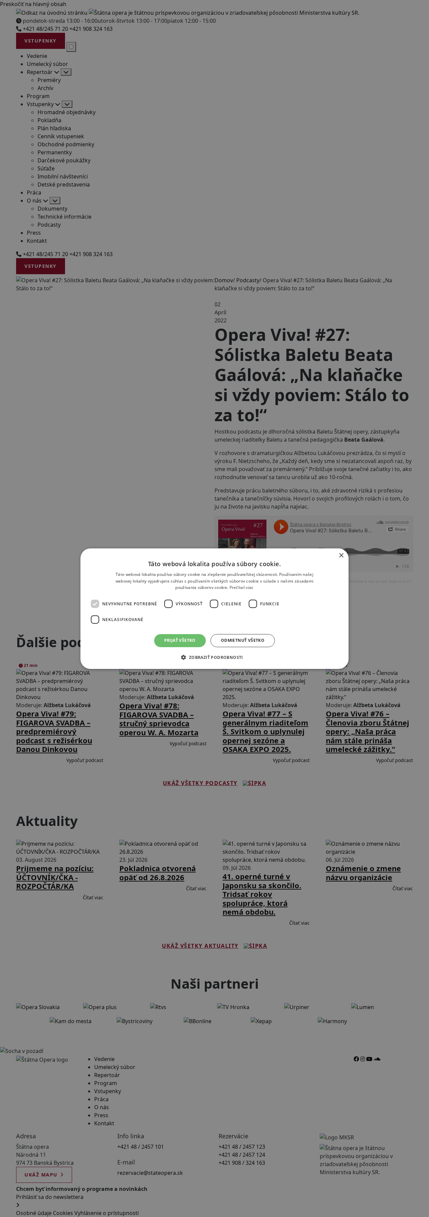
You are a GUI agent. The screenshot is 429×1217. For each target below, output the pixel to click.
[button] (214, 657)
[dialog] (214, 608)
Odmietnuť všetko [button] (242, 640)
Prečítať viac (242, 587)
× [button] (341, 555)
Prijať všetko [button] (180, 640)
